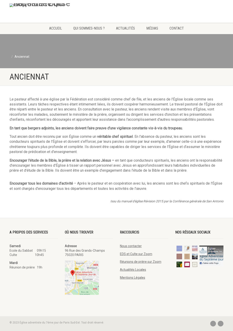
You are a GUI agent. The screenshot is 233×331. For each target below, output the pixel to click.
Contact (177, 28)
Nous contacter (131, 246)
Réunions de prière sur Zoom (140, 261)
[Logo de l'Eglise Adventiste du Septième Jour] (43, 5)
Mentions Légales (132, 277)
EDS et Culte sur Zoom (136, 254)
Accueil (55, 28)
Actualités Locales (133, 269)
